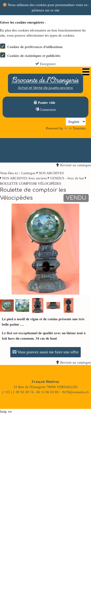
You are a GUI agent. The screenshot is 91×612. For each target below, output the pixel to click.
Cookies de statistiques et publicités (33, 56)
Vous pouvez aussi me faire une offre (48, 352)
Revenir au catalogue (75, 165)
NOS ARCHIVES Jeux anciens (25, 178)
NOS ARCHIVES (51, 173)
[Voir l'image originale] (45, 249)
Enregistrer (47, 64)
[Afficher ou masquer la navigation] (85, 71)
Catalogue (28, 173)
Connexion (47, 109)
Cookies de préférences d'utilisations (35, 47)
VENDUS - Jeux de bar (67, 178)
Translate (79, 128)
